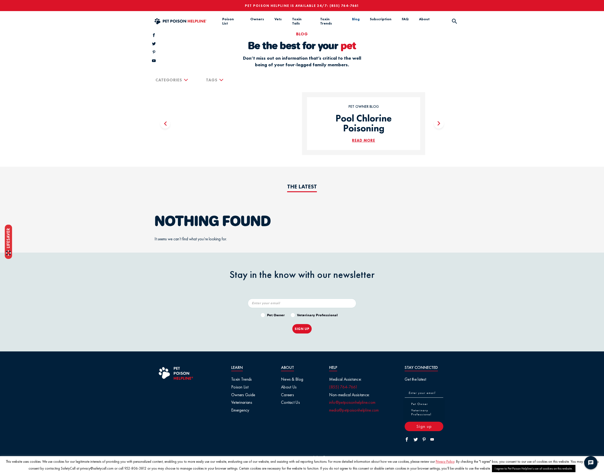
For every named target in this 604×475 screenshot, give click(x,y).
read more (363, 140)
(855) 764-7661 (344, 6)
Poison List (228, 21)
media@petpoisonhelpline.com (354, 410)
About (424, 19)
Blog (356, 19)
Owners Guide (243, 394)
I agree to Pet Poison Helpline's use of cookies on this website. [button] (534, 469)
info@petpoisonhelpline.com (352, 402)
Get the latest (415, 379)
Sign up (424, 426)
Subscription (380, 19)
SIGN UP (302, 329)
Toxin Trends (326, 21)
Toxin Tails (297, 21)
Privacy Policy (445, 461)
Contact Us (290, 402)
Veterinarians (241, 402)
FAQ (405, 19)
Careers (287, 394)
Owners (257, 19)
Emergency (240, 410)
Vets (278, 19)
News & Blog (292, 379)
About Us (289, 387)
